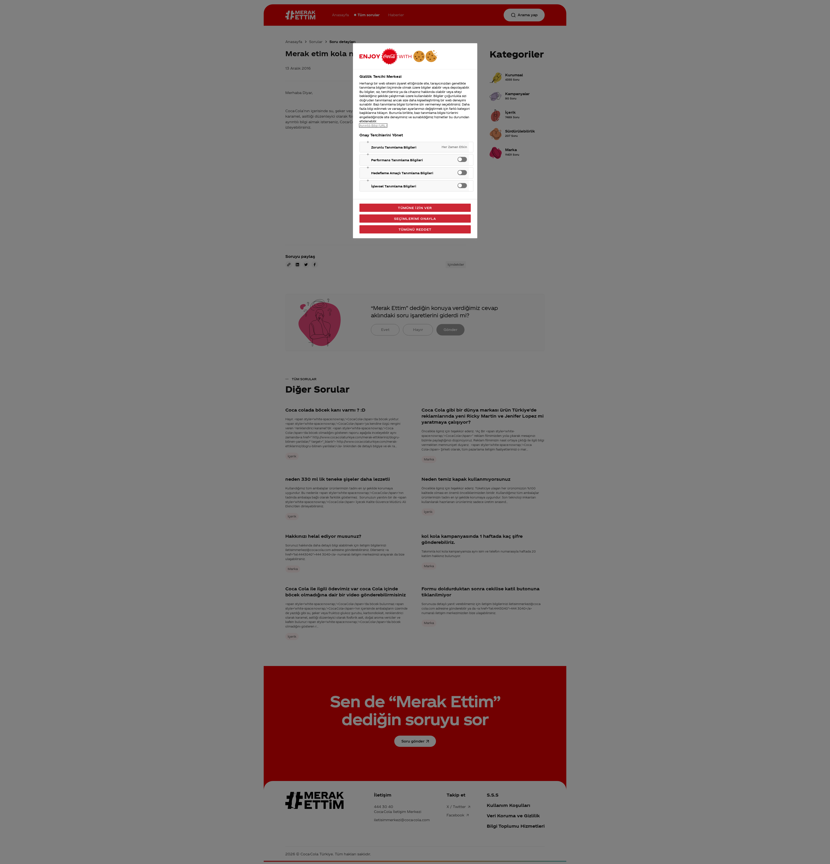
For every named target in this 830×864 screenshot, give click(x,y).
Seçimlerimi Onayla (415, 218)
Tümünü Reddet (415, 229)
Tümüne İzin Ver (415, 208)
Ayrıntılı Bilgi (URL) (373, 125)
